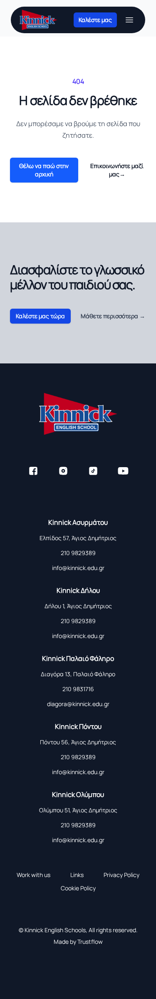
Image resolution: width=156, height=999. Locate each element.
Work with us (33, 875)
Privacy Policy (121, 875)
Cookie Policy (78, 888)
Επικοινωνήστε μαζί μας (117, 170)
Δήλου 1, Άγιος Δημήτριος (78, 606)
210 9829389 (78, 553)
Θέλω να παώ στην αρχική (44, 170)
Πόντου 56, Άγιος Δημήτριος (78, 742)
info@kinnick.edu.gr (78, 568)
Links (77, 875)
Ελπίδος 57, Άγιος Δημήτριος (78, 538)
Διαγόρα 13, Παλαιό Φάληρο (78, 674)
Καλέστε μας (95, 20)
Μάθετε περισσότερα (113, 316)
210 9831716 (78, 689)
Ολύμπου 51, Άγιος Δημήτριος (78, 810)
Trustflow (90, 941)
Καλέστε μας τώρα (40, 316)
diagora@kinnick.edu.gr (78, 704)
